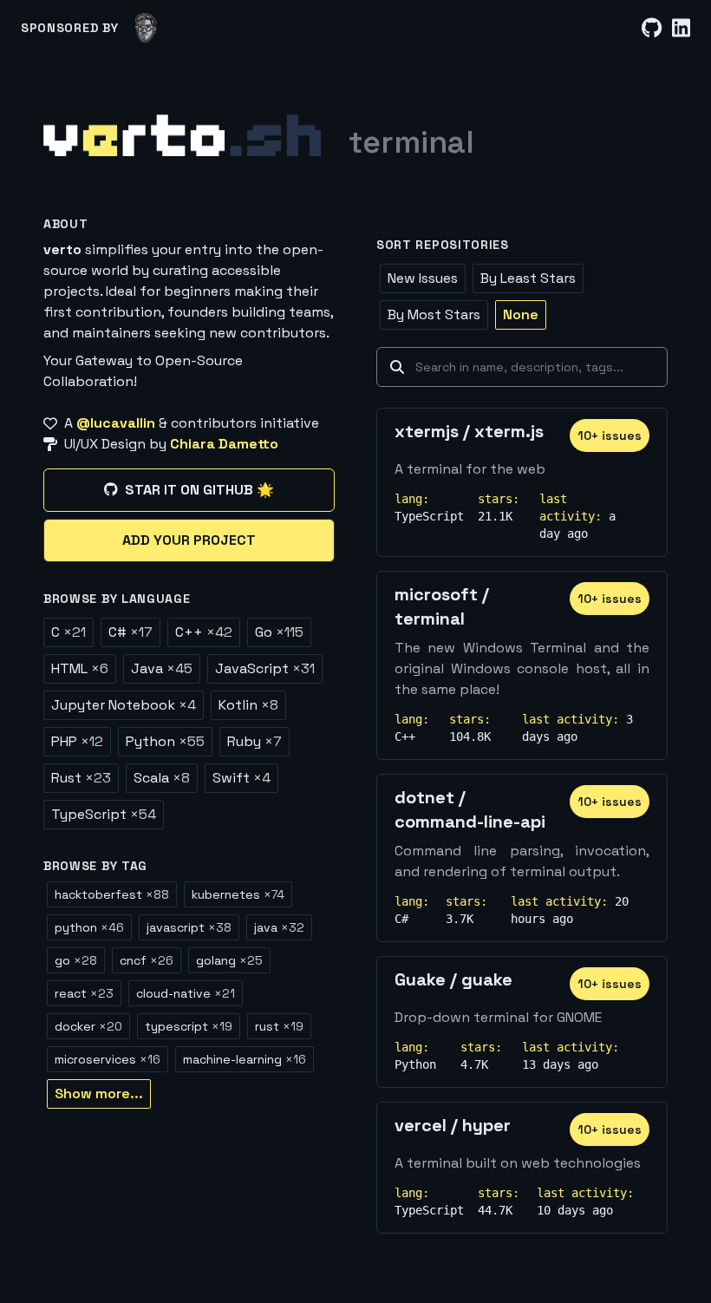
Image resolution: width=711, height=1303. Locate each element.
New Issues (423, 278)
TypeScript (103, 814)
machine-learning (244, 1059)
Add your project (189, 540)
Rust (81, 778)
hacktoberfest (112, 894)
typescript (188, 1026)
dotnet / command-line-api (470, 809)
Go (279, 632)
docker (88, 1026)
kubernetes (238, 894)
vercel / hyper (453, 1125)
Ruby (254, 741)
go (76, 960)
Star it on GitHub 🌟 (199, 490)
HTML (79, 668)
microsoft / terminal (442, 606)
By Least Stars (528, 278)
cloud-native (185, 993)
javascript (189, 927)
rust (279, 1026)
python (89, 927)
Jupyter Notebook (123, 705)
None (520, 314)
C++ (203, 632)
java (279, 927)
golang (229, 960)
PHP (77, 741)
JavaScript (265, 668)
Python (165, 741)
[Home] (182, 135)
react (84, 993)
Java (161, 668)
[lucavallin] (146, 28)
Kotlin (248, 705)
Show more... (99, 1093)
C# (130, 632)
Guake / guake (453, 979)
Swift (241, 778)
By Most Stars (434, 314)
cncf (146, 960)
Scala (162, 778)
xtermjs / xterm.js (469, 431)
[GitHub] (652, 28)
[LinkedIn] (681, 28)
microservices (107, 1059)
